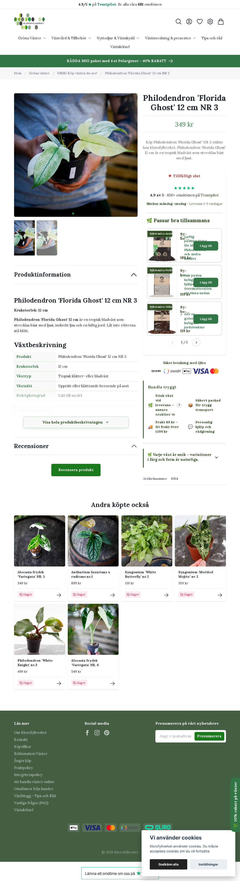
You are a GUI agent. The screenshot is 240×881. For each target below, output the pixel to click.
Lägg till (206, 245)
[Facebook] (87, 732)
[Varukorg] (220, 21)
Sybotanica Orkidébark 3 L (184, 309)
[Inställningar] (210, 21)
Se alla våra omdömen (140, 4)
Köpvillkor (22, 746)
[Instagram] (97, 732)
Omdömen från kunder (33, 789)
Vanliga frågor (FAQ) (31, 803)
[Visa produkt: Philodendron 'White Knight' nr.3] (59, 683)
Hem (17, 73)
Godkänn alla (168, 864)
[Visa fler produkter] (196, 342)
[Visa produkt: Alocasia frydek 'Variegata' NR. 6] (112, 683)
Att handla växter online (34, 782)
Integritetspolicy (28, 774)
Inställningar (208, 864)
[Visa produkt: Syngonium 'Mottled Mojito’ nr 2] (220, 595)
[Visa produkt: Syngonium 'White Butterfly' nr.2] (166, 595)
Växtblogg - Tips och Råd (35, 796)
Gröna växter (39, 73)
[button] (73, 213)
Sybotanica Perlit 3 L (184, 273)
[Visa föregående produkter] (172, 342)
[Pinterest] (106, 732)
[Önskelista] (199, 21)
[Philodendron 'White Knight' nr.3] (39, 629)
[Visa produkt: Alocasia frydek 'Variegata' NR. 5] (59, 595)
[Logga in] (189, 21)
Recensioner (31, 446)
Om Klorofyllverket (30, 732)
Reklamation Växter (30, 753)
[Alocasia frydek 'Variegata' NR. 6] (93, 629)
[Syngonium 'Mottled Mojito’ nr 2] (200, 540)
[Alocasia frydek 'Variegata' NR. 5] (39, 540)
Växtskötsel (23, 810)
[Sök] (178, 21)
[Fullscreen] (76, 155)
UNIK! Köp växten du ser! (77, 73)
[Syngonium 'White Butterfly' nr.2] (146, 540)
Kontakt (21, 739)
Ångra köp (22, 760)
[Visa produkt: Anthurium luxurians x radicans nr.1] (112, 595)
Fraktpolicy (23, 767)
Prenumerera (209, 736)
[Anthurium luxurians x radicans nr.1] (93, 540)
